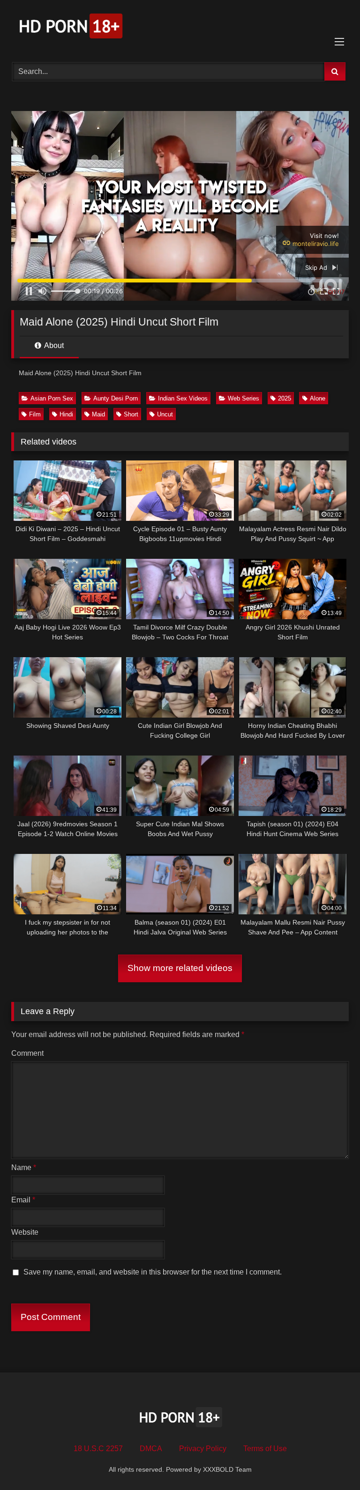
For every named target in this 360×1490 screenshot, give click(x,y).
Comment (27, 1053)
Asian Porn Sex (51, 398)
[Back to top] (331, 1462)
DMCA (151, 1449)
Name (23, 1167)
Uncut (165, 414)
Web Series (243, 398)
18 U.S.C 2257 (98, 1449)
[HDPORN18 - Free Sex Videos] (180, 27)
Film (35, 414)
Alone (317, 398)
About (53, 345)
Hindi (66, 414)
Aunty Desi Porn (115, 398)
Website (24, 1232)
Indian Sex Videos (183, 398)
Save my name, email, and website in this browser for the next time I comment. (152, 1272)
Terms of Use (265, 1449)
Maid (98, 414)
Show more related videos (180, 968)
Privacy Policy (202, 1449)
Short (131, 414)
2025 (284, 398)
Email (23, 1200)
